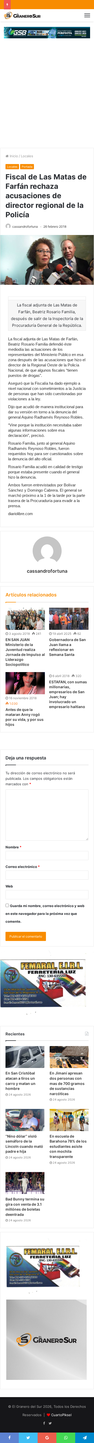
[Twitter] (50, 1423)
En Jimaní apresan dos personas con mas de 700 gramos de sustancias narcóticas (67, 1083)
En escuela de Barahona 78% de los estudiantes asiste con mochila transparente (68, 1146)
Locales (27, 156)
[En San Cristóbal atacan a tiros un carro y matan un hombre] (24, 1057)
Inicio (13, 156)
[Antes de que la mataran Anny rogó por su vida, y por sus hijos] (25, 683)
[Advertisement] (47, 98)
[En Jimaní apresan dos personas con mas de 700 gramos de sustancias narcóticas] (69, 1057)
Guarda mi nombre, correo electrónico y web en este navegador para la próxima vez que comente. (44, 913)
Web (9, 886)
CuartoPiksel (61, 1415)
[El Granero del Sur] (22, 15)
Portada (27, 166)
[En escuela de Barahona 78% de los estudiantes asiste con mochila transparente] (69, 1120)
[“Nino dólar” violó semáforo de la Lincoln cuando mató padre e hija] (24, 1120)
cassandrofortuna (25, 226)
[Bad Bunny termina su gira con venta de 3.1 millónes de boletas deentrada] (24, 1183)
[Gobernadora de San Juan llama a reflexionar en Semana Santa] (69, 619)
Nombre (13, 847)
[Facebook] (44, 1423)
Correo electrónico (22, 867)
